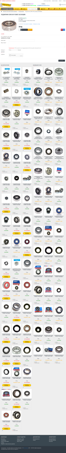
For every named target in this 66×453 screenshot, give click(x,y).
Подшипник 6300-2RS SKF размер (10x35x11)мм (38, 336)
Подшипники (21, 11)
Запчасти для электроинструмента (10, 11)
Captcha (2, 54)
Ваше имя (3, 40)
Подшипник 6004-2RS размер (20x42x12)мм (27, 334)
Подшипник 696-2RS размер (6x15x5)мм (27, 248)
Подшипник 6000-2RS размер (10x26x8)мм (6, 291)
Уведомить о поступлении (17, 105)
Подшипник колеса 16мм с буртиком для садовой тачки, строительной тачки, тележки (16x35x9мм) (16, 270)
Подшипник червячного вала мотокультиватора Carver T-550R (49, 137)
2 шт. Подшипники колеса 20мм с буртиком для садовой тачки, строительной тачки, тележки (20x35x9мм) (16, 78)
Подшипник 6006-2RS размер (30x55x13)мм (17, 356)
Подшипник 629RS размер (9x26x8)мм (27, 226)
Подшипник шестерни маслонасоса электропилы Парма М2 (59, 157)
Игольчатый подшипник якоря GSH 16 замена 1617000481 (38, 78)
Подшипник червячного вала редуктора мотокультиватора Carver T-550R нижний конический (59, 137)
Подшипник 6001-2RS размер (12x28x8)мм (27, 291)
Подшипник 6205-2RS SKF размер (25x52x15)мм (48, 316)
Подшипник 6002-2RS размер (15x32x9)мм (17, 313)
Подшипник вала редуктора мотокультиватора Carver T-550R (59, 78)
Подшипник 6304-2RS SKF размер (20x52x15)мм (48, 356)
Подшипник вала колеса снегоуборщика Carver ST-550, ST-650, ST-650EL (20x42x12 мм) (48, 78)
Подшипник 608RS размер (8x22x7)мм (27, 141)
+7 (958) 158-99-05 (28, 4)
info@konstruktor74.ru (43, 5)
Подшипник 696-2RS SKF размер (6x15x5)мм (16, 248)
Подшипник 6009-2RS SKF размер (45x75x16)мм (6, 400)
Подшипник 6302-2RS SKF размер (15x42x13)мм (59, 336)
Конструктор (25, 447)
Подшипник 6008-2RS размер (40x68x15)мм (27, 378)
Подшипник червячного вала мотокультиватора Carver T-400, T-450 (38, 137)
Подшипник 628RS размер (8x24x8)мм (16, 226)
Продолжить (61, 60)
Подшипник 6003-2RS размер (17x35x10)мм (6, 334)
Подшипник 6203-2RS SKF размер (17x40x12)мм (59, 296)
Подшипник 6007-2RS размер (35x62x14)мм (6, 378)
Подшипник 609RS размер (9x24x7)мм (16, 163)
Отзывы (2, 33)
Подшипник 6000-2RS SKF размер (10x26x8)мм (27, 269)
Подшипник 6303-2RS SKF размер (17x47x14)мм (38, 356)
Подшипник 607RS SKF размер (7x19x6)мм (27, 119)
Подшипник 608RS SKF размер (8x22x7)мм (17, 141)
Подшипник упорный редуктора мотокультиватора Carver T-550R (48, 118)
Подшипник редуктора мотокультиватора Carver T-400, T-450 (38, 118)
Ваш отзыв (3, 42)
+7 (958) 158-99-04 (29, 5)
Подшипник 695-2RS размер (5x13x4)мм (6, 248)
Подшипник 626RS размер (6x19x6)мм (6, 204)
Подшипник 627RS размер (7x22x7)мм (27, 204)
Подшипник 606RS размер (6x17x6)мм (6, 119)
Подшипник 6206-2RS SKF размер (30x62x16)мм (59, 316)
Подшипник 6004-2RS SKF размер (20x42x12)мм (16, 334)
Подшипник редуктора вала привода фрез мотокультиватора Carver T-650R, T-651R (59, 98)
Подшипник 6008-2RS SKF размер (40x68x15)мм (16, 378)
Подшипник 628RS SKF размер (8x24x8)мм (6, 226)
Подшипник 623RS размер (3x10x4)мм (27, 163)
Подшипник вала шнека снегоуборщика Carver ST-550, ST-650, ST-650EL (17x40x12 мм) (38, 98)
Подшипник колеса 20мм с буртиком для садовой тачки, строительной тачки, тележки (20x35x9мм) (27, 98)
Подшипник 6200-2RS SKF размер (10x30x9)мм (27, 400)
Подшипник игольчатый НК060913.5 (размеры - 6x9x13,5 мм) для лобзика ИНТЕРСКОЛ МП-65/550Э (6, 98)
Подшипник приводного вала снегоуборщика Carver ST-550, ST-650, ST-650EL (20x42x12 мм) (48, 98)
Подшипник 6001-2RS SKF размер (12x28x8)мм (16, 291)
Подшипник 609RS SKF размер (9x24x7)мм (6, 163)
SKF (25, 18)
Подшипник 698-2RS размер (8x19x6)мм (6, 269)
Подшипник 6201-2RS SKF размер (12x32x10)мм (16, 421)
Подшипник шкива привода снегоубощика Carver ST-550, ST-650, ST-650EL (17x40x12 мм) (38, 177)
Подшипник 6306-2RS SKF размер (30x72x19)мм (59, 356)
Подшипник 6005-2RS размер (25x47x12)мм (6, 356)
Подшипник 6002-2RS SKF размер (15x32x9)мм (6, 313)
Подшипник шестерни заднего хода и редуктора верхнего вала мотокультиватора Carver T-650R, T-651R (48, 157)
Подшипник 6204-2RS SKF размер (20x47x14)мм (38, 316)
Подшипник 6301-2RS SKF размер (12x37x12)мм (48, 336)
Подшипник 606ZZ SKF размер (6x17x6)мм (16, 119)
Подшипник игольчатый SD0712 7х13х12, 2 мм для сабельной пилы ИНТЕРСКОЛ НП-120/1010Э (27, 78)
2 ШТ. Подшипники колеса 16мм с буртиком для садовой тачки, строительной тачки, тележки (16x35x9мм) (6, 78)
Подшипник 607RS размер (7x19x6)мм (6, 141)
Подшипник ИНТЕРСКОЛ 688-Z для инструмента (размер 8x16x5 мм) (16, 98)
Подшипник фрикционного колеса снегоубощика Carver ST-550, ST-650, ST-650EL (59, 118)
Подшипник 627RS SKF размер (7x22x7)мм (17, 204)
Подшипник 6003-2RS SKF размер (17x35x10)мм (27, 313)
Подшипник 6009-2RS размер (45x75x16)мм (17, 400)
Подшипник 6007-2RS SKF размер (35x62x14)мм (27, 356)
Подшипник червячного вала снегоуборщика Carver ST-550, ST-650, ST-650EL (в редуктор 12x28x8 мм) (38, 157)
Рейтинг (2, 50)
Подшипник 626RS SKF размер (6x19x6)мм (27, 184)
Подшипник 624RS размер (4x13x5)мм (6, 184)
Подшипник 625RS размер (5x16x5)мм (16, 184)
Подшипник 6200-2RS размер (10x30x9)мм (6, 421)
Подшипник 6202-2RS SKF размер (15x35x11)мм (48, 296)
